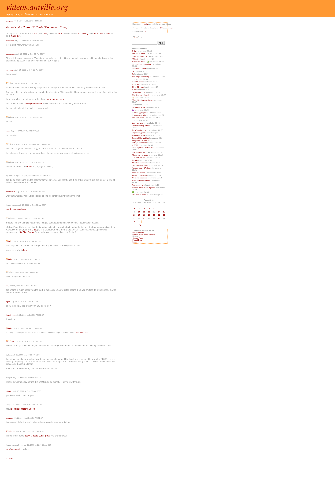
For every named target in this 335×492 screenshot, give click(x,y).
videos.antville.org (37, 6)
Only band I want (139, 69)
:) (133, 120)
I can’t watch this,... (140, 152)
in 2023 (135, 145)
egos (8, 302)
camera (87, 332)
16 (134, 215)
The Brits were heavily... (141, 95)
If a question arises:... (141, 115)
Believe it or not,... (139, 173)
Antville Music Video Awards (143, 234)
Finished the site (139, 107)
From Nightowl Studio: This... (143, 148)
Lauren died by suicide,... (142, 126)
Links (134, 242)
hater (29, 166)
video (34, 230)
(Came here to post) (140, 155)
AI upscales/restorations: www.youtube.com (142, 142)
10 (139, 212)
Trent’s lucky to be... (140, 130)
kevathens (10, 315)
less (81, 332)
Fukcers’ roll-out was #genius (144, 188)
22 (164, 215)
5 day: (135, 51)
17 (139, 215)
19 (149, 215)
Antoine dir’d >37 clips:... (142, 168)
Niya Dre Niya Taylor (140, 165)
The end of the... (139, 118)
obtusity (9, 241)
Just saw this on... (139, 158)
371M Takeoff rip (139, 92)
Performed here (138, 185)
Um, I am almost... (139, 123)
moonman (10, 70)
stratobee (10, 41)
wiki (145, 32)
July (139, 225)
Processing (83, 33)
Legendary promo (139, 133)
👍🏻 (133, 97)
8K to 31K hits (138, 87)
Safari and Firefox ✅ (141, 62)
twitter (170, 28)
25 (144, 218)
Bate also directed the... (141, 180)
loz (7, 286)
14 (159, 212)
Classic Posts (137, 238)
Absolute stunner (139, 163)
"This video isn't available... (143, 100)
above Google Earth (34, 436)
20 (154, 215)
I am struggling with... (140, 112)
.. (133, 79)
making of (15, 36)
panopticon (10, 54)
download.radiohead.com (23, 409)
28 (159, 218)
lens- (78, 332)
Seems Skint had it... (140, 138)
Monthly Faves (138, 232)
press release (19, 209)
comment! (10, 458)
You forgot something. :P (142, 77)
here (45, 33)
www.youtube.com (55, 99)
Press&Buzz (137, 240)
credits (9, 209)
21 (159, 215)
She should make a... (140, 195)
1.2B (134, 90)
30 (134, 222)
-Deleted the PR (139, 135)
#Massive (136, 59)
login (146, 24)
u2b (36, 33)
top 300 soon (137, 82)
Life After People (27, 232)
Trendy (135, 160)
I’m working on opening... (142, 64)
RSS (161, 28)
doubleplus (10, 192)
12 (149, 212)
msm (8, 131)
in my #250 (137, 84)
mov (8, 449)
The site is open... (139, 54)
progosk (9, 21)
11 (144, 212)
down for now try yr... (140, 56)
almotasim (10, 341)
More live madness (140, 178)
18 (144, 215)
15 (164, 212)
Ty (133, 74)
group (47, 436)
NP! (134, 71)
